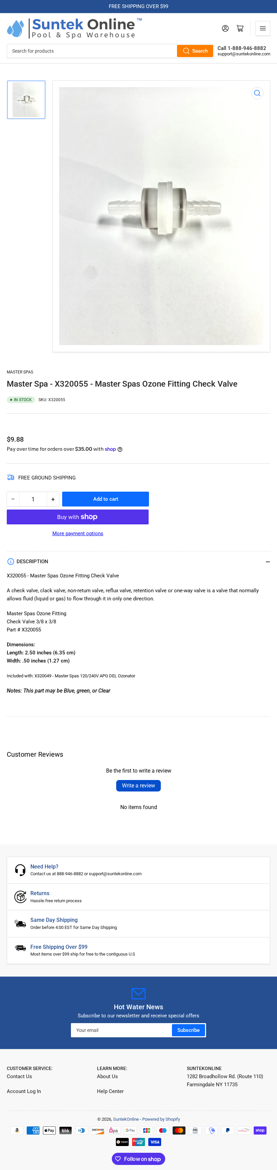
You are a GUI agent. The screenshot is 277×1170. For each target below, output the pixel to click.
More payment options (77, 533)
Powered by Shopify (161, 1119)
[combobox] (110, 51)
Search (200, 51)
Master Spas (20, 372)
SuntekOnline (126, 1119)
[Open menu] (262, 28)
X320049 (42, 675)
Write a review (138, 785)
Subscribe (188, 1030)
